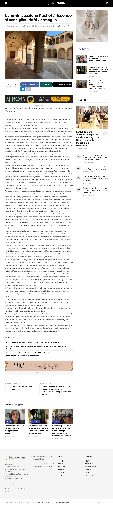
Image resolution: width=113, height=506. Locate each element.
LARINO (88, 470)
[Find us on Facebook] (98, 502)
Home (6, 10)
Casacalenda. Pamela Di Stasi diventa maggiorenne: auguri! (33, 342)
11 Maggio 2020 (28, 26)
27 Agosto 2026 (34, 436)
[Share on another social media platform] (28, 89)
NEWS (60, 464)
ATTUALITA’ (89, 464)
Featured (12, 10)
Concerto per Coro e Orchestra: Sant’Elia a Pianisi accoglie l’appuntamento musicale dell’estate (62, 431)
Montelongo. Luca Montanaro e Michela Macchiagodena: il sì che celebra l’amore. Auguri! (95, 157)
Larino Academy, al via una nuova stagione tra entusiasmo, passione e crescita (95, 178)
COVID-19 (89, 476)
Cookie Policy (46, 502)
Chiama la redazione (11, 484)
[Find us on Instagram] (104, 502)
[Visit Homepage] (56, 3)
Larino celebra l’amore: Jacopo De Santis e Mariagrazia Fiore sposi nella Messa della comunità (87, 139)
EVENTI (61, 473)
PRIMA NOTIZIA (91, 467)
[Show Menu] (6, 3)
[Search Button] (107, 3)
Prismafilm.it (60, 502)
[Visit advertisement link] (39, 99)
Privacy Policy (37, 502)
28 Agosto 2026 (10, 436)
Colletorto (34, 421)
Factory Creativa (70, 502)
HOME (60, 461)
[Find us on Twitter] (101, 502)
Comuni (56, 421)
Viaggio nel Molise (13, 26)
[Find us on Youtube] (107, 502)
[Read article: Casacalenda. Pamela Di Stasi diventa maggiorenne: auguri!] (15, 416)
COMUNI (61, 467)
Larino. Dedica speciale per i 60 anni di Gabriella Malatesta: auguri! (95, 168)
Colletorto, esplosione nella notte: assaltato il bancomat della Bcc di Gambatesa (95, 190)
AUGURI (9, 421)
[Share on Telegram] (22, 89)
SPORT (60, 476)
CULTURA (61, 470)
